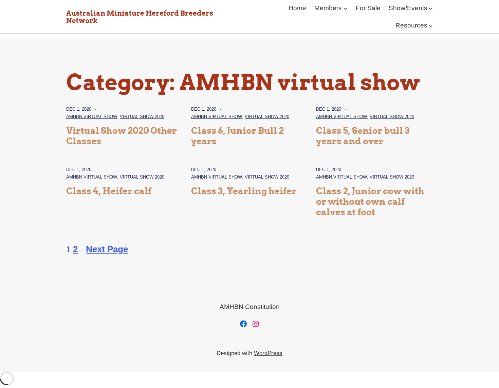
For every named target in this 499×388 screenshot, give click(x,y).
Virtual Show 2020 (142, 116)
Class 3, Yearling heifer (243, 191)
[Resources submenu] (431, 25)
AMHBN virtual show (91, 116)
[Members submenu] (346, 8)
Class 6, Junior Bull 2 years (237, 136)
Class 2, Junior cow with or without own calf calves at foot (370, 201)
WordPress (268, 353)
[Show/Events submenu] (431, 8)
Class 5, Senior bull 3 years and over (362, 136)
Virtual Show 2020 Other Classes (121, 136)
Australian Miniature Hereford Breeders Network (139, 17)
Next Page (107, 249)
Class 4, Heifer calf (108, 191)
